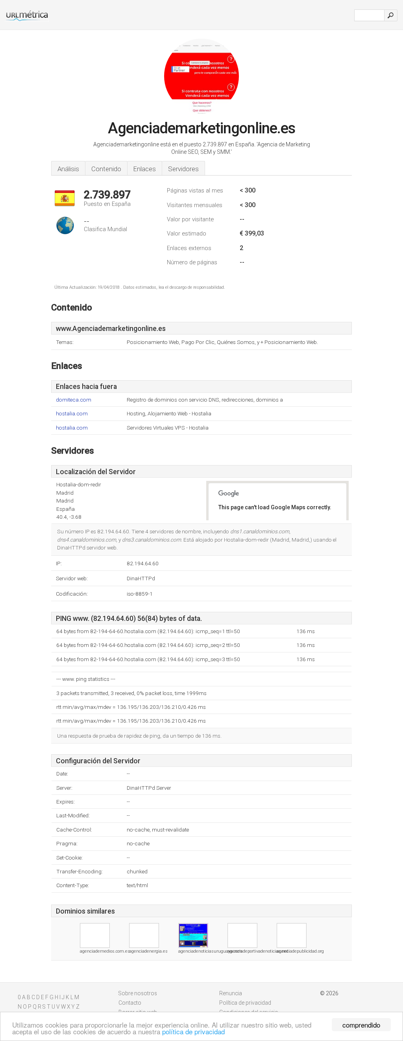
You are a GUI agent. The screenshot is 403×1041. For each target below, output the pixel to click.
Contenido (106, 169)
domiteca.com (73, 400)
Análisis (68, 169)
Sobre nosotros (137, 993)
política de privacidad (193, 1031)
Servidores (183, 169)
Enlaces (144, 169)
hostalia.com (72, 414)
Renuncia (230, 993)
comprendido (361, 1025)
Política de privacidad (245, 1003)
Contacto (129, 1003)
